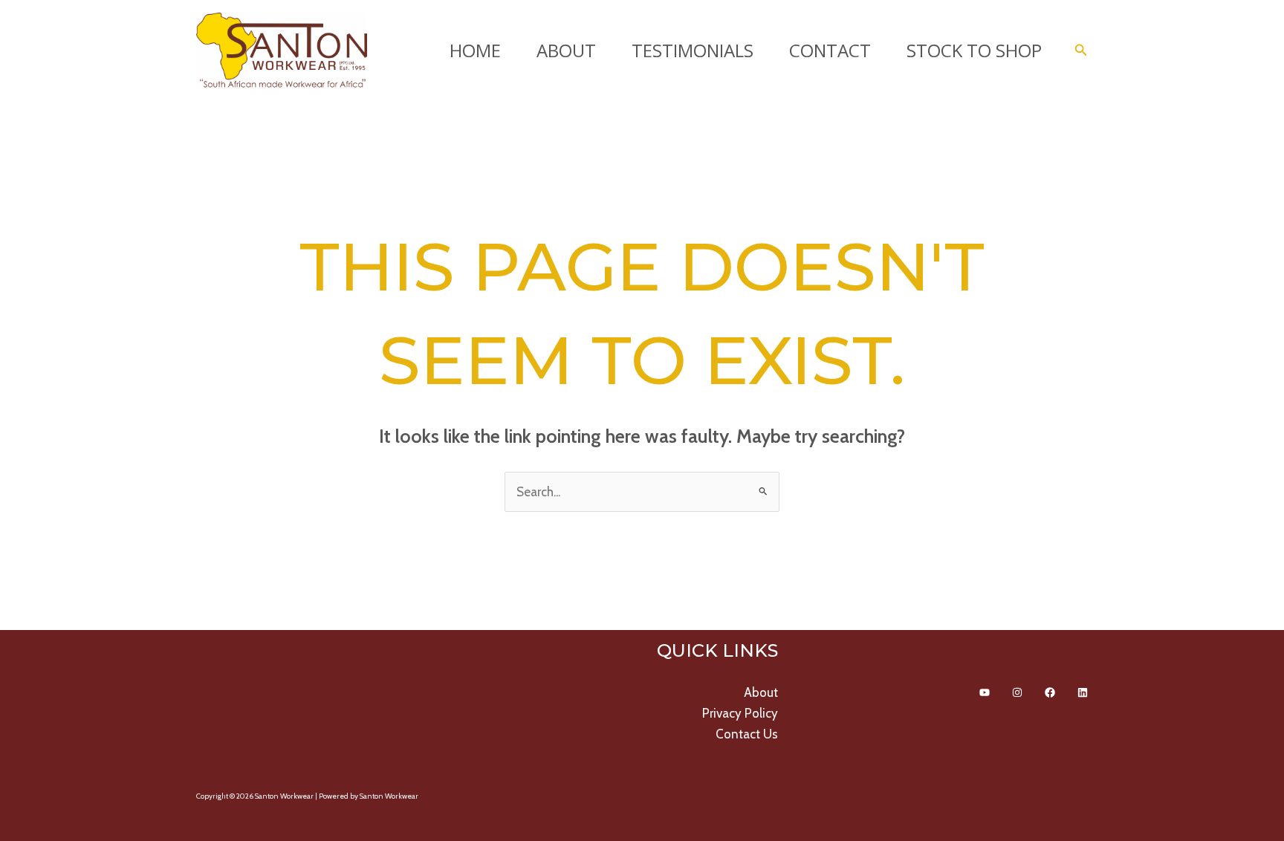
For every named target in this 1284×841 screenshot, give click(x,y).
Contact (830, 50)
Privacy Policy (740, 713)
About (566, 50)
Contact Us (747, 734)
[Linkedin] (1082, 692)
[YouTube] (984, 692)
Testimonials (692, 50)
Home (475, 50)
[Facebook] (1050, 692)
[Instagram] (1017, 692)
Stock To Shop (974, 50)
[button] (1081, 50)
